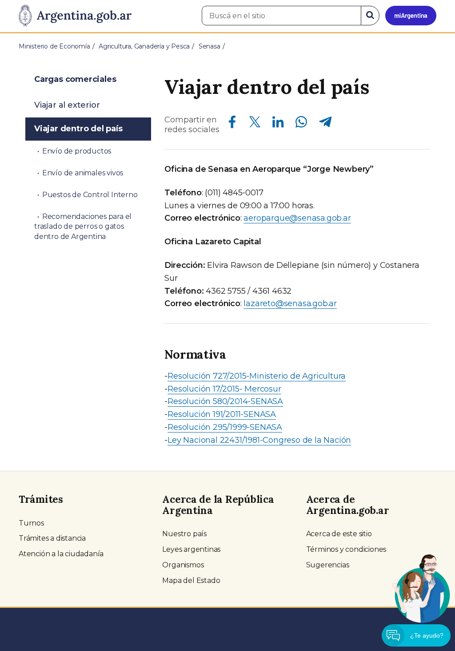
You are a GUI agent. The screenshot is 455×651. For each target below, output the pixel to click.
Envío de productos (76, 151)
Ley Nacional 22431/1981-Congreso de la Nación (259, 440)
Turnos (31, 523)
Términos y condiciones (346, 549)
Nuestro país (184, 534)
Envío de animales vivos (82, 173)
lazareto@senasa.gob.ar (290, 303)
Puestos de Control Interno (90, 194)
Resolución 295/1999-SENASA (225, 427)
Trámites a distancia (52, 538)
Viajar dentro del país (78, 128)
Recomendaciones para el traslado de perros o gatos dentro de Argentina (83, 226)
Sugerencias (327, 565)
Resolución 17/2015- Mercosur (224, 389)
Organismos (183, 565)
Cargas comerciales (75, 79)
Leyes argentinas (191, 549)
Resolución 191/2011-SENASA (222, 414)
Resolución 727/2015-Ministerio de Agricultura (257, 376)
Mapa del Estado (191, 580)
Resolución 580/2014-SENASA (225, 401)
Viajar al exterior (67, 105)
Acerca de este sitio (339, 534)
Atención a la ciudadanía (61, 554)
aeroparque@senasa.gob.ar (297, 218)
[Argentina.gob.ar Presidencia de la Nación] (75, 16)
